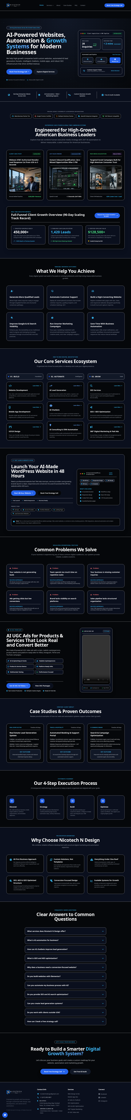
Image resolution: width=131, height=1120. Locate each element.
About (58, 5)
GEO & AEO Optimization (76, 1106)
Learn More (36, 386)
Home (42, 5)
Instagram (104, 1101)
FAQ (76, 5)
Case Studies (67, 5)
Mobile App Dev (73, 1097)
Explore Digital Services (46, 72)
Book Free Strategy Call (114, 5)
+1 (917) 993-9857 (45, 1097)
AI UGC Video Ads (73, 1112)
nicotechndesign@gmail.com (49, 1094)
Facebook (104, 1094)
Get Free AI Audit (80, 1072)
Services (49, 5)
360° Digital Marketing (75, 1109)
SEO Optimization (73, 1103)
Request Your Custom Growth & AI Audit (106, 215)
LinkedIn (103, 1097)
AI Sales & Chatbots (74, 1100)
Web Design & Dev (74, 1094)
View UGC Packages (42, 686)
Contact (82, 5)
